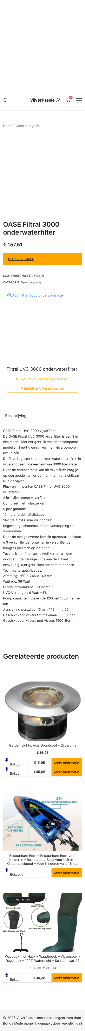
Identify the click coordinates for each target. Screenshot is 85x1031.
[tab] (42, 416)
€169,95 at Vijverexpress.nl (42, 388)
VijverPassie (42, 100)
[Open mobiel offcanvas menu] (79, 100)
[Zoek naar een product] (5, 100)
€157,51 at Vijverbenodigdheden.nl (42, 379)
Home (7, 126)
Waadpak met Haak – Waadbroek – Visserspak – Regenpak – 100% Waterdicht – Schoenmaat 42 (42, 958)
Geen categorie (28, 126)
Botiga (8, 1023)
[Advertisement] (42, 45)
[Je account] (58, 100)
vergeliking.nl (71, 1023)
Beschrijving (15, 415)
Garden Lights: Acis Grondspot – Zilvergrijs (42, 745)
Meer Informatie (21, 259)
